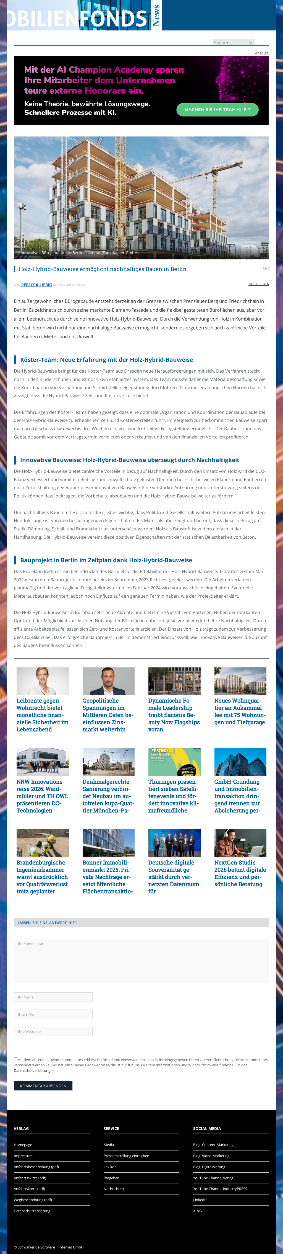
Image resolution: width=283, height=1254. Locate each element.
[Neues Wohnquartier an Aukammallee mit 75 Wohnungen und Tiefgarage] (240, 681)
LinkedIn (200, 1199)
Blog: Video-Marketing (211, 1155)
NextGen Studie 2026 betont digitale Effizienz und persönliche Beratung (240, 873)
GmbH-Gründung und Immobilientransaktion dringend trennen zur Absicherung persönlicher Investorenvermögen (237, 796)
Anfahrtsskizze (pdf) (30, 1177)
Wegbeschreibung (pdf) (33, 1199)
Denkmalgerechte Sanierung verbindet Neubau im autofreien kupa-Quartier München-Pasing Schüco (109, 796)
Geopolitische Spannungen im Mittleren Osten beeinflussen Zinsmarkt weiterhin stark (108, 715)
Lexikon (110, 1166)
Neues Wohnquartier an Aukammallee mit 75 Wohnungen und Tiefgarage (240, 711)
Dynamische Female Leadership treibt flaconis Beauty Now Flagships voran (174, 715)
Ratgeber (111, 1177)
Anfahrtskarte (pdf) (29, 1188)
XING (197, 1210)
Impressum (23, 1155)
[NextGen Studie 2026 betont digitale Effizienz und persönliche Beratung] (240, 843)
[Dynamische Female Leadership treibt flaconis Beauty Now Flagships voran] (174, 681)
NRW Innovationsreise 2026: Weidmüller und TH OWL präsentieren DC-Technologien (42, 796)
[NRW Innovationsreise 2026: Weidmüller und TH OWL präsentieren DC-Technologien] (43, 762)
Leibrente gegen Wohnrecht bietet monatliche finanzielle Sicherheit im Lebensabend (43, 715)
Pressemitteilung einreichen (126, 1155)
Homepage (23, 1144)
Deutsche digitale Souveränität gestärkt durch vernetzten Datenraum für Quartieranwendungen (174, 877)
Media (109, 1144)
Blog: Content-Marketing (213, 1144)
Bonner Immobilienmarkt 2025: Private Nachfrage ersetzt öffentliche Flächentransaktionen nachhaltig (108, 877)
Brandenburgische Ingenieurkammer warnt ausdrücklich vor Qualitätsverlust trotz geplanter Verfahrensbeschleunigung (42, 877)
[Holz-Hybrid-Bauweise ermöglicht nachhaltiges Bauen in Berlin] (141, 198)
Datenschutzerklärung (32, 1070)
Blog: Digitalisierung (209, 1166)
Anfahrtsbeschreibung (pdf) (36, 1166)
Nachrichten (258, 284)
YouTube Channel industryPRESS (220, 1188)
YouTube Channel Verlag (213, 1177)
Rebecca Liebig (36, 284)
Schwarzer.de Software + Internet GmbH (51, 1247)
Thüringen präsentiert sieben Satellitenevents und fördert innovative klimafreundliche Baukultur (173, 796)
